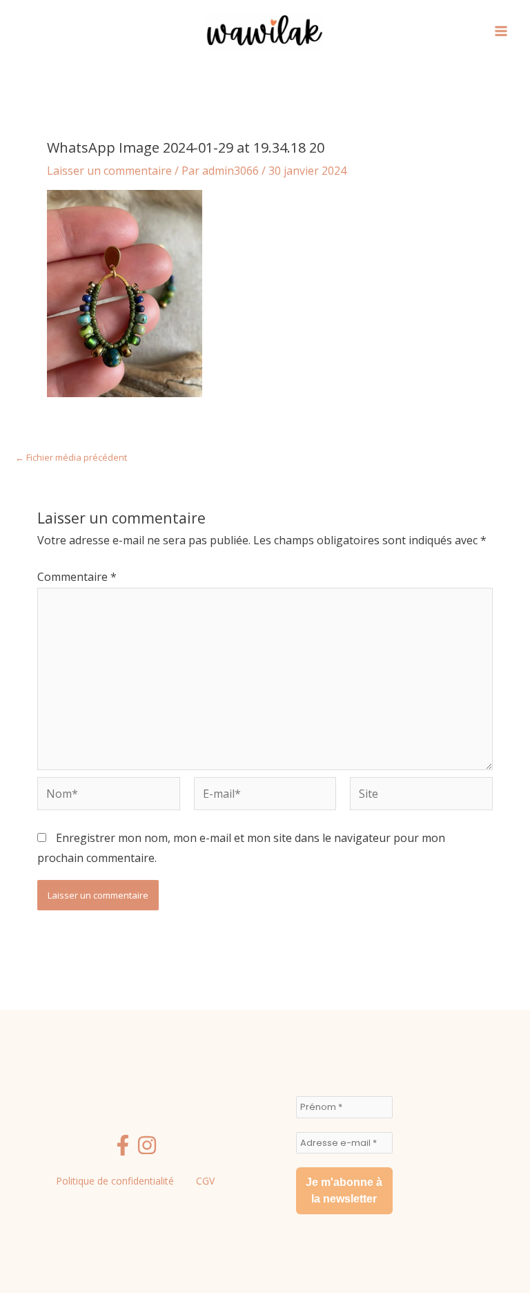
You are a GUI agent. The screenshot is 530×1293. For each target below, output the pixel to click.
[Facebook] (122, 1145)
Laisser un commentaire (109, 170)
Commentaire (77, 576)
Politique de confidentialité (115, 1180)
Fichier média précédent (71, 457)
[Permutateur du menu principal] (501, 31)
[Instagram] (147, 1145)
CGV (205, 1180)
